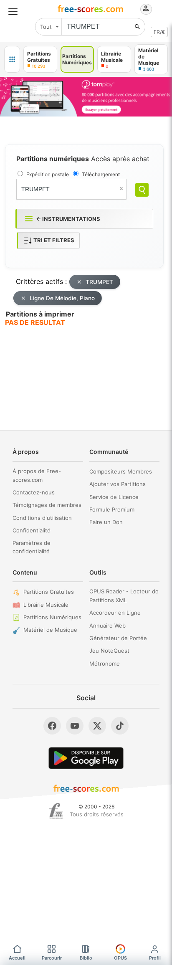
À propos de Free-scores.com (37, 475)
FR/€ (159, 32)
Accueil (17, 958)
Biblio (86, 958)
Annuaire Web (107, 625)
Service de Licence (114, 497)
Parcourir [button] (52, 958)
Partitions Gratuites (48, 591)
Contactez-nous (34, 492)
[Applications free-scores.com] (12, 59)
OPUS (120, 958)
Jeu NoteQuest (109, 650)
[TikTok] (120, 726)
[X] (97, 726)
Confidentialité (32, 530)
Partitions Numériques (52, 617)
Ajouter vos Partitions (117, 484)
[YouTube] (74, 726)
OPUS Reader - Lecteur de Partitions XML (124, 595)
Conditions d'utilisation (42, 517)
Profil (155, 958)
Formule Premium (111, 509)
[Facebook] (52, 726)
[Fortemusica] (56, 811)
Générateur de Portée (118, 638)
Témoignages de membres (47, 504)
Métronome (104, 663)
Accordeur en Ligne (115, 612)
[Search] (142, 190)
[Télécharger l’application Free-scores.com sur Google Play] (86, 758)
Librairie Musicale (45, 604)
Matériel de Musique (50, 629)
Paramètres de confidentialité (32, 547)
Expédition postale (47, 174)
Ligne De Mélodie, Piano (62, 298)
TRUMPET (99, 282)
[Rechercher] (137, 26)
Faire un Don (106, 522)
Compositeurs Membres (120, 471)
